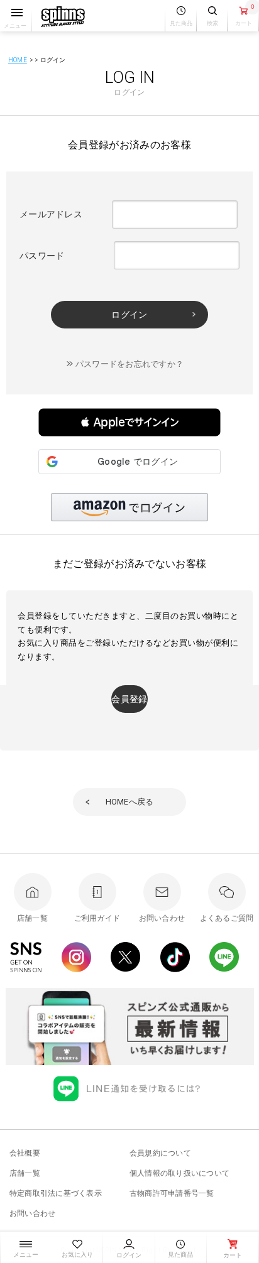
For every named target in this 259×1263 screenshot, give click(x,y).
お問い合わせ (32, 1213)
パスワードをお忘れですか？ (129, 364)
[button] (129, 422)
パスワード (41, 256)
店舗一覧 (24, 1173)
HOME (17, 60)
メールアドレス (50, 214)
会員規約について (160, 1153)
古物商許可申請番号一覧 (172, 1193)
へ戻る (130, 801)
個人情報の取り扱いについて (179, 1173)
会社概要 (24, 1153)
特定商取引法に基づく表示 (55, 1193)
